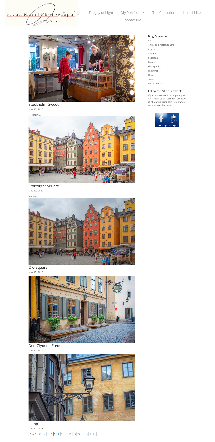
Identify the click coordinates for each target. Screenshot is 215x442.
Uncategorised (155, 83)
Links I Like (192, 12)
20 (74, 434)
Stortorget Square (44, 185)
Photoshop (153, 70)
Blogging (152, 49)
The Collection (163, 12)
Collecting (153, 57)
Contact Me (131, 19)
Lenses (151, 62)
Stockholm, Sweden (45, 104)
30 (79, 434)
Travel (151, 79)
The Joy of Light (101, 12)
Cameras (152, 53)
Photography (154, 66)
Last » (93, 434)
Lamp (33, 423)
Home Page (72, 12)
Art (149, 40)
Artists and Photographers (161, 44)
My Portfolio (131, 12)
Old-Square (38, 267)
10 (70, 434)
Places (151, 75)
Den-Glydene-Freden (46, 345)
